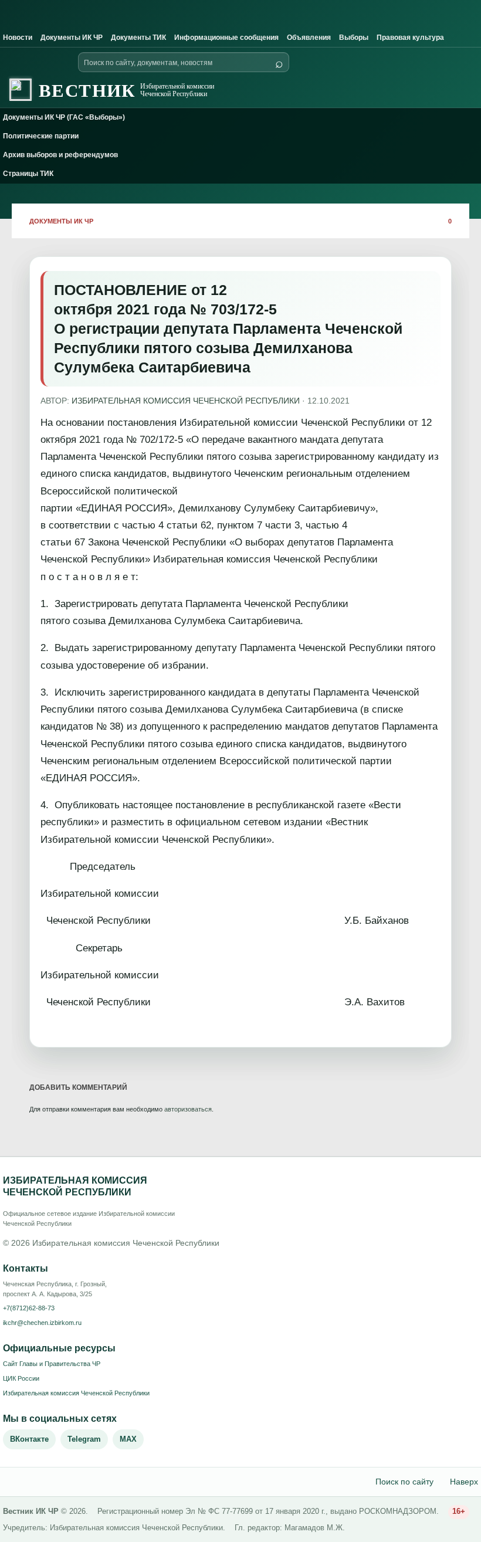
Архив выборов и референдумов (60, 155)
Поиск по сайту (404, 1481)
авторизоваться (188, 1109)
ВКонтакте (29, 1439)
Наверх (464, 1481)
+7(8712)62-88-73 (29, 1307)
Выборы (353, 37)
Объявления (309, 37)
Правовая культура (410, 37)
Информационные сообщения (226, 37)
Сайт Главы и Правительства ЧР (51, 1363)
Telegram (84, 1439)
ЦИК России (21, 1378)
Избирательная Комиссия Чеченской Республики (186, 400)
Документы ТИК (138, 37)
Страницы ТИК (28, 174)
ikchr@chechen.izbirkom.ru (42, 1322)
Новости (17, 37)
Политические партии (41, 136)
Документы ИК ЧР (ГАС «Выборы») (64, 117)
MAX (128, 1439)
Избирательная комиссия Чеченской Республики (76, 1393)
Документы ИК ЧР (71, 37)
